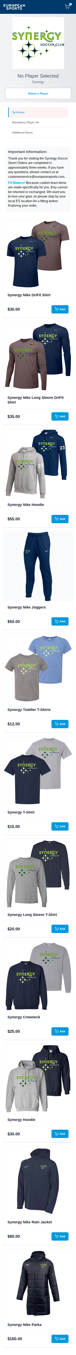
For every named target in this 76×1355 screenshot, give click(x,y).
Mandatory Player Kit (25, 122)
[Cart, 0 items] (67, 6)
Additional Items (22, 132)
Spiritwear (18, 112)
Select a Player (38, 93)
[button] (38, 254)
